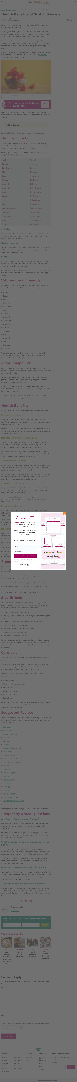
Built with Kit (25, 564)
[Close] (64, 513)
